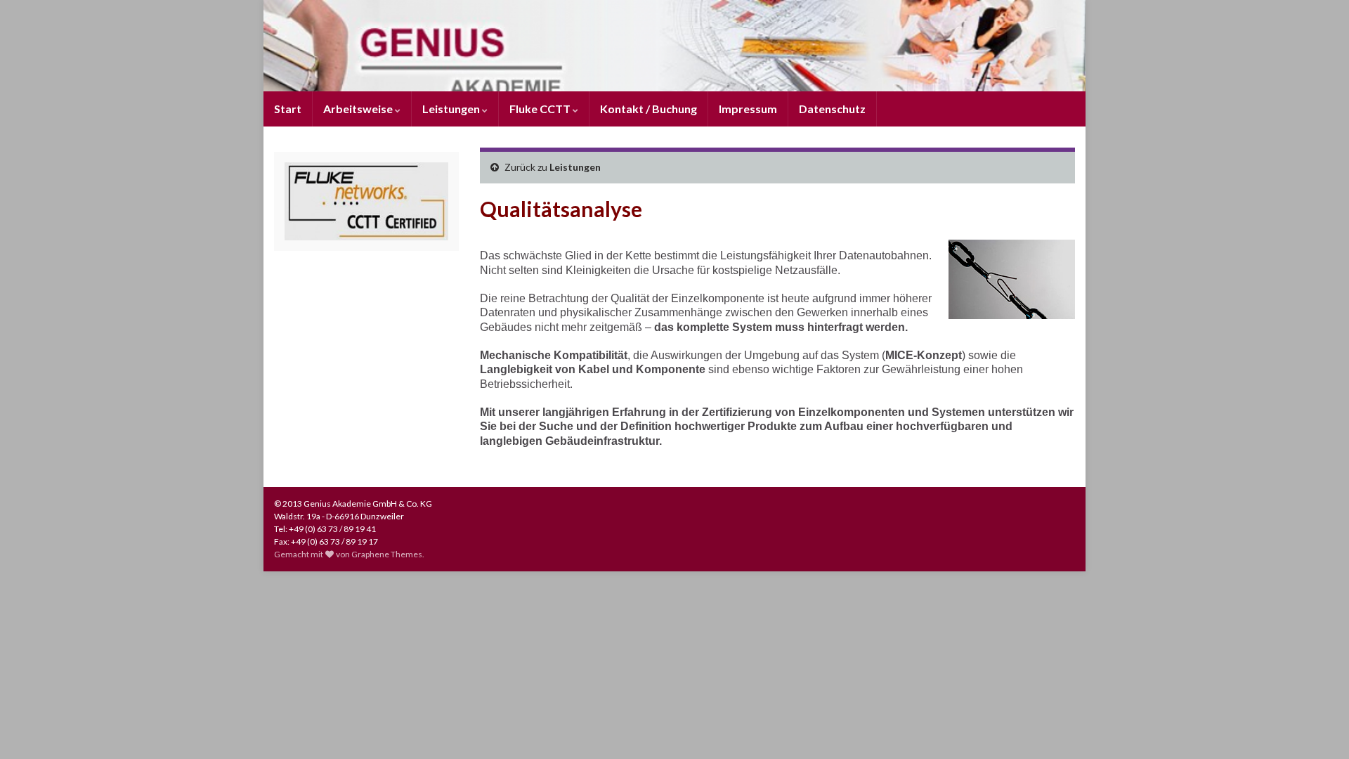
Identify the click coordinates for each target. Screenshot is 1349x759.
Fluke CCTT (541, 108)
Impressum (748, 108)
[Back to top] (1317, 727)
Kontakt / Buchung (648, 108)
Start (287, 108)
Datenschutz (832, 108)
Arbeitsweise (359, 108)
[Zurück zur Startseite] (674, 45)
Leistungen (452, 108)
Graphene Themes (386, 554)
